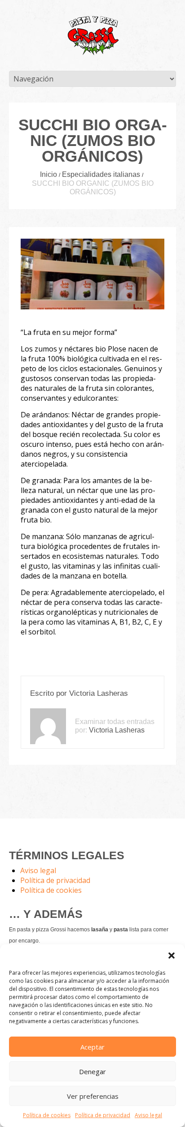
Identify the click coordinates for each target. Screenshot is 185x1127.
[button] (171, 955)
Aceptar (92, 1046)
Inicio (48, 174)
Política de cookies (46, 1115)
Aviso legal (148, 1115)
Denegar (92, 1071)
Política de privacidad (102, 1115)
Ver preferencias (93, 1096)
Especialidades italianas (101, 174)
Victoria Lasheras (98, 693)
